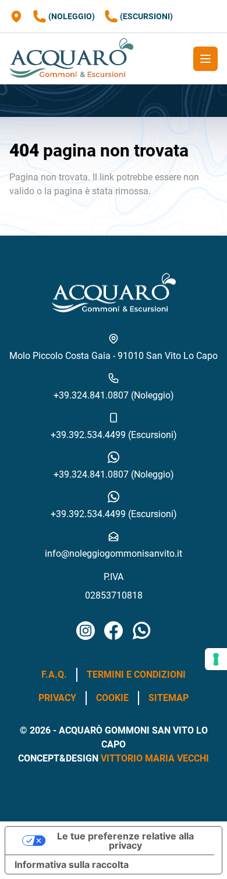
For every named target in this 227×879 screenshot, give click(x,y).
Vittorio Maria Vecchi (155, 758)
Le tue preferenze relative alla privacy (125, 840)
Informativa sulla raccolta (72, 864)
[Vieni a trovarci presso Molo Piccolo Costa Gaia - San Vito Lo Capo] (16, 16)
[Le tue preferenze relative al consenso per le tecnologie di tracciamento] (216, 659)
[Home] (71, 59)
